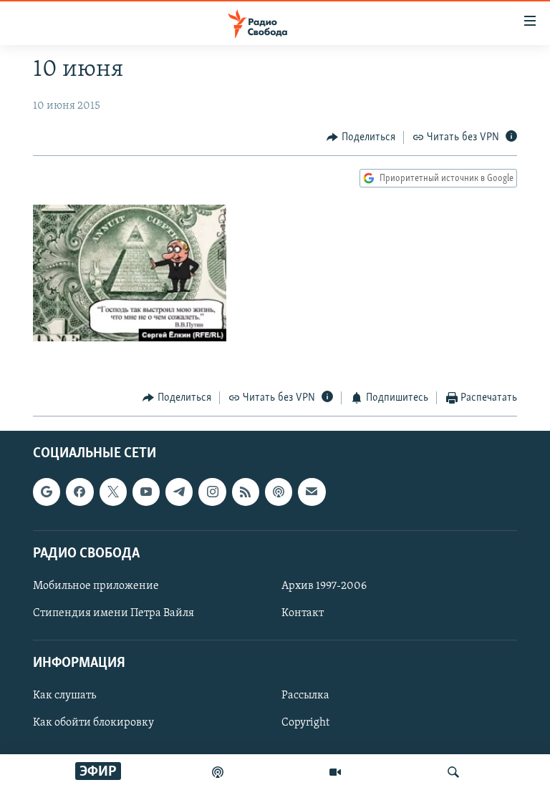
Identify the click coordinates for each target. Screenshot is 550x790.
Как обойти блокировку (93, 722)
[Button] (361, 137)
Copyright (305, 722)
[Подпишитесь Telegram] (179, 491)
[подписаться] (311, 491)
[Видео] (335, 772)
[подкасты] (217, 772)
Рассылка (305, 695)
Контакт (302, 613)
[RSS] (245, 491)
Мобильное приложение (96, 586)
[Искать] (453, 772)
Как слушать (64, 695)
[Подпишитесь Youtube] (146, 491)
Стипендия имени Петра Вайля (113, 613)
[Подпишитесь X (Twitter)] (113, 491)
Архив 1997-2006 (324, 586)
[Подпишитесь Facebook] (79, 491)
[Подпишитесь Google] (46, 491)
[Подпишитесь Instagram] (212, 491)
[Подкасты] (278, 491)
